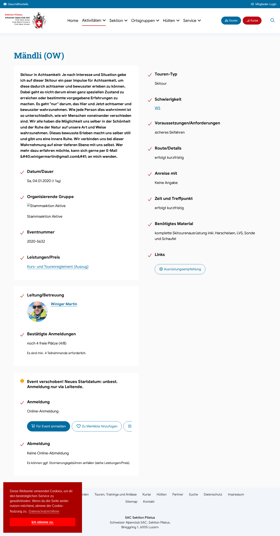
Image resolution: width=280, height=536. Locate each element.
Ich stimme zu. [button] (43, 522)
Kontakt (149, 501)
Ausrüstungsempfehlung (182, 269)
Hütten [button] (169, 20)
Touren (233, 20)
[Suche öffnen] (272, 20)
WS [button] (157, 108)
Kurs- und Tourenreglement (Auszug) (58, 266)
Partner (177, 494)
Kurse (254, 20)
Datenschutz (213, 494)
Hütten (162, 494)
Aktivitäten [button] (92, 20)
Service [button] (190, 20)
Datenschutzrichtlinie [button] (44, 511)
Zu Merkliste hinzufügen (99, 426)
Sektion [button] (116, 20)
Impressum (236, 494)
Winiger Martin (64, 304)
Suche (193, 494)
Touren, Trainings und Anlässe (115, 494)
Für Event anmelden (50, 426)
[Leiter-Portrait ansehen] (37, 311)
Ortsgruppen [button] (143, 20)
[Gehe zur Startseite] (26, 20)
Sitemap (131, 501)
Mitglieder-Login (266, 4)
